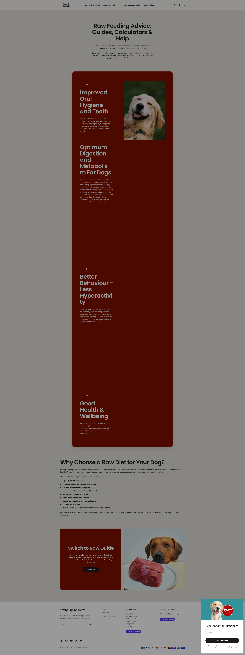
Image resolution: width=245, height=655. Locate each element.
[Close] (239, 603)
